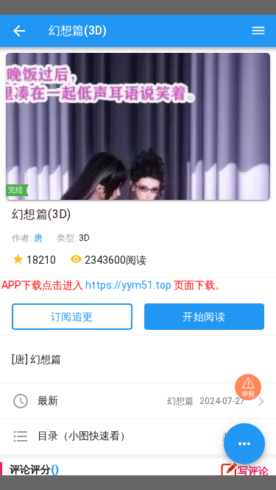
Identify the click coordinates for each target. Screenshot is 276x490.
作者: (23, 238)
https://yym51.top (124, 285)
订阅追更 (72, 317)
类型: (68, 238)
